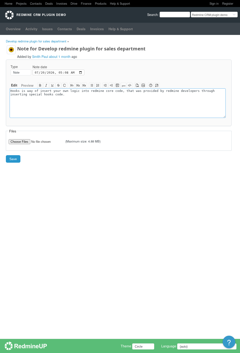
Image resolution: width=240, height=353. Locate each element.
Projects (21, 3)
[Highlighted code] (129, 85)
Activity (31, 28)
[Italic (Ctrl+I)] (46, 85)
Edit (14, 85)
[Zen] (157, 85)
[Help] (151, 85)
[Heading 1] (72, 85)
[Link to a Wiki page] (137, 85)
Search (152, 14)
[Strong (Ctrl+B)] (40, 85)
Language (168, 346)
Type (14, 66)
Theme (126, 346)
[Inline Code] (64, 85)
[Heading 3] (84, 85)
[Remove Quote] (111, 85)
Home (8, 3)
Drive (74, 3)
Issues (47, 28)
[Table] (117, 85)
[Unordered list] (91, 85)
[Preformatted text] (123, 85)
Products (100, 3)
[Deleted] (58, 85)
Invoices (61, 3)
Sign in (214, 3)
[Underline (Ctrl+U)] (52, 85)
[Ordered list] (98, 85)
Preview (27, 85)
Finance (86, 3)
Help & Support (120, 3)
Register (227, 3)
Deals (49, 3)
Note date (40, 66)
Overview (13, 28)
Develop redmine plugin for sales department (36, 41)
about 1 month (60, 56)
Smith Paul (40, 56)
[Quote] (105, 85)
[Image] (143, 85)
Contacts (36, 3)
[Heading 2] (78, 85)
